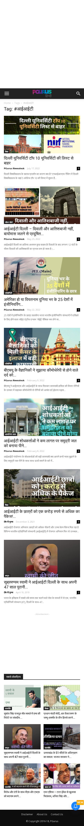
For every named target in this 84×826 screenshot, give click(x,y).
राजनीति (8, 708)
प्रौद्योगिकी (8, 292)
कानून (7, 575)
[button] (78, 93)
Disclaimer (27, 814)
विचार (46, 708)
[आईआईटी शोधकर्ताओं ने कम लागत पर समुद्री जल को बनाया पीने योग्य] (42, 417)
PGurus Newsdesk (14, 168)
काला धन (48, 787)
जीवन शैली (9, 222)
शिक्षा (6, 151)
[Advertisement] (42, 44)
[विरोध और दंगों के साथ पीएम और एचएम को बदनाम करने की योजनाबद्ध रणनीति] (22, 776)
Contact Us (57, 814)
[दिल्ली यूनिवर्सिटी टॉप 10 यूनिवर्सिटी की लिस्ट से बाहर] (42, 134)
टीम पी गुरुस (8, 521)
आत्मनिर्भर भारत (10, 434)
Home (7, 103)
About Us (42, 814)
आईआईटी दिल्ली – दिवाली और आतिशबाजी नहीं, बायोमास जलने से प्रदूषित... (39, 231)
